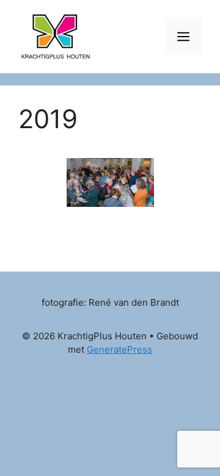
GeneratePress (119, 349)
